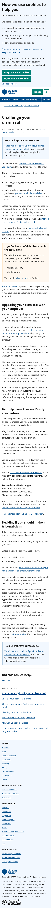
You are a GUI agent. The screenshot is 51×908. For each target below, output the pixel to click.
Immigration (7, 775)
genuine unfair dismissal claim (29, 193)
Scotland (20, 132)
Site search (6, 797)
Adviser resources (9, 789)
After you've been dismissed (15, 722)
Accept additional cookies (16, 72)
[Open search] (46, 92)
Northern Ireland (9, 132)
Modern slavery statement (13, 831)
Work (15, 99)
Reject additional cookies (16, 78)
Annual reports (8, 819)
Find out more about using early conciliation (22, 513)
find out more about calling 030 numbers (21, 507)
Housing (5, 763)
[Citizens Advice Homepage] (9, 92)
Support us (6, 815)
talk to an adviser (23, 278)
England (41, 129)
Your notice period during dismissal (18, 717)
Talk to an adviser (10, 286)
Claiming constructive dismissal (16, 712)
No (9, 680)
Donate (37, 91)
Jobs (3, 843)
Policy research (8, 835)
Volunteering (7, 839)
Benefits (6, 99)
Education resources (10, 793)
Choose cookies (9, 83)
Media (4, 827)
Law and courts (8, 771)
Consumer (6, 759)
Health (4, 779)
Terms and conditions (11, 857)
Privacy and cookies (10, 861)
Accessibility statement (11, 853)
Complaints (6, 823)
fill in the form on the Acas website (26, 472)
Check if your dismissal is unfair (16, 698)
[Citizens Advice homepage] (9, 872)
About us (5, 807)
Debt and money (29, 99)
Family (4, 767)
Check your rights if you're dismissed (21, 105)
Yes (3, 680)
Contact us (6, 811)
